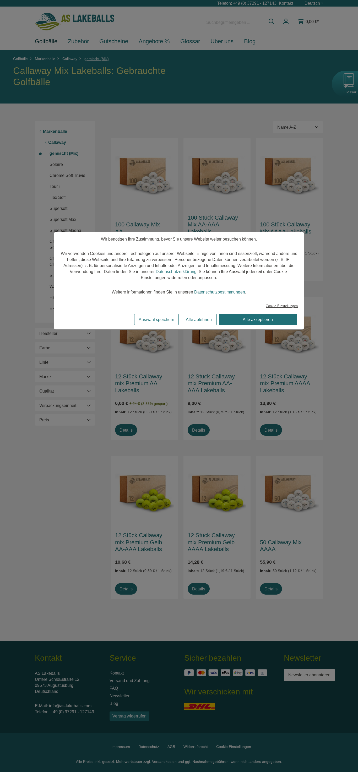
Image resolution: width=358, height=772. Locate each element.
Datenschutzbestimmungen (219, 292)
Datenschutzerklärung (176, 271)
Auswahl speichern (156, 319)
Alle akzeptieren (258, 319)
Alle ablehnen (199, 319)
